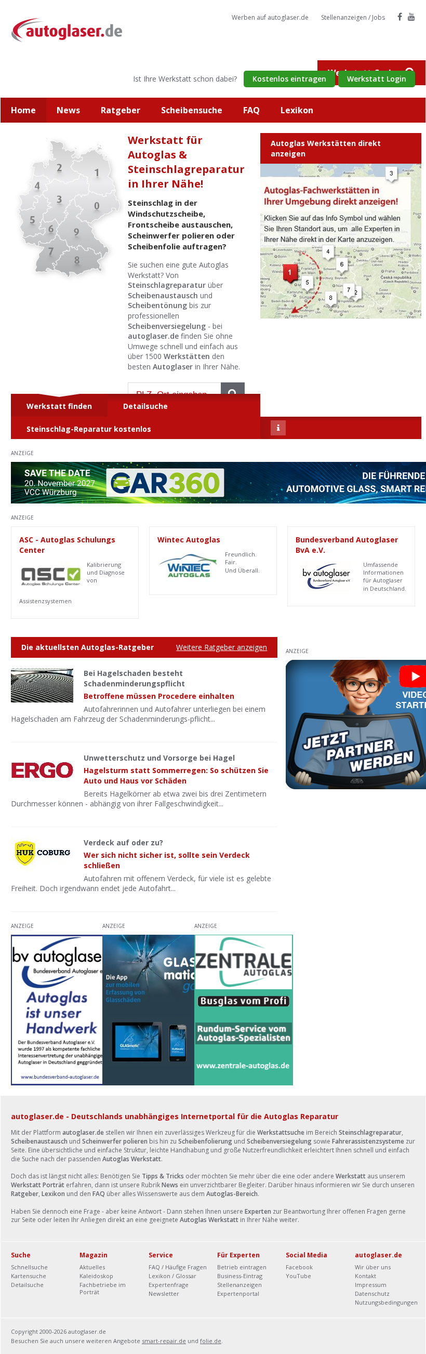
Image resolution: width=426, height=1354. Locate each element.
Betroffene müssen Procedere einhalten (159, 696)
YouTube (298, 1276)
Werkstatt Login (376, 79)
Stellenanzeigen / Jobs (353, 17)
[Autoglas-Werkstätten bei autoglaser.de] (74, 29)
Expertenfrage (169, 1285)
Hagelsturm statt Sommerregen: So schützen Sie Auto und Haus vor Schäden (176, 775)
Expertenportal (238, 1293)
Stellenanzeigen (239, 1285)
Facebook (299, 1267)
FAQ (251, 110)
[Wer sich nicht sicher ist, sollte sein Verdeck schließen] (42, 855)
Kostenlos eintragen (289, 79)
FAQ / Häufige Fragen (178, 1267)
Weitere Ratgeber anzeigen (221, 647)
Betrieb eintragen (242, 1267)
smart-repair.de (164, 1341)
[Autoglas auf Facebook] (399, 16)
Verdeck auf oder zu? (123, 842)
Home (23, 110)
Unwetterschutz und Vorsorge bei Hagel (159, 758)
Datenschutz (372, 1293)
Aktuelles (92, 1267)
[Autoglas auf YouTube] (411, 16)
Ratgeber (120, 110)
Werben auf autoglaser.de (270, 17)
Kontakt (365, 1276)
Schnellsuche (29, 1267)
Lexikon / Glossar (172, 1276)
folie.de (210, 1341)
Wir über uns (373, 1267)
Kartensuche (28, 1276)
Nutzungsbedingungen (386, 1302)
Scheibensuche (191, 110)
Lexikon (297, 110)
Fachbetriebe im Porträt (102, 1288)
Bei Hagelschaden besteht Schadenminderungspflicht (134, 678)
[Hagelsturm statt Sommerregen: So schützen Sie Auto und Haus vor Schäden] (42, 770)
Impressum (371, 1285)
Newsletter (164, 1293)
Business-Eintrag (239, 1276)
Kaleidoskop (96, 1276)
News (68, 110)
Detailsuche (27, 1285)
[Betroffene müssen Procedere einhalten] (42, 685)
